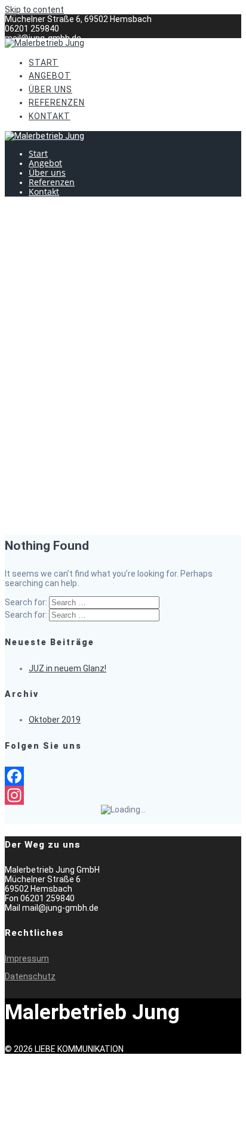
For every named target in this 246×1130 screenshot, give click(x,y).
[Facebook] (123, 776)
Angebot (50, 75)
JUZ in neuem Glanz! (67, 668)
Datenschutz (30, 976)
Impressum (27, 958)
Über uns (50, 89)
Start (44, 62)
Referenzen (57, 102)
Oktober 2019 (55, 719)
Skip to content (34, 9)
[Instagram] (123, 795)
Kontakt (49, 116)
